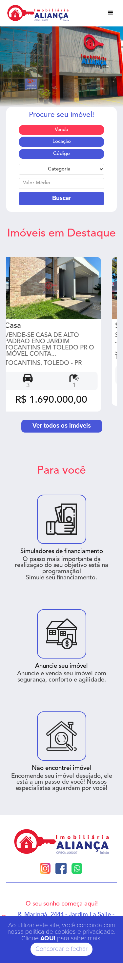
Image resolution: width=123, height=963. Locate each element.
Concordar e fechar (61, 949)
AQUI (47, 938)
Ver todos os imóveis (61, 426)
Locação (61, 141)
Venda (61, 129)
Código (61, 153)
